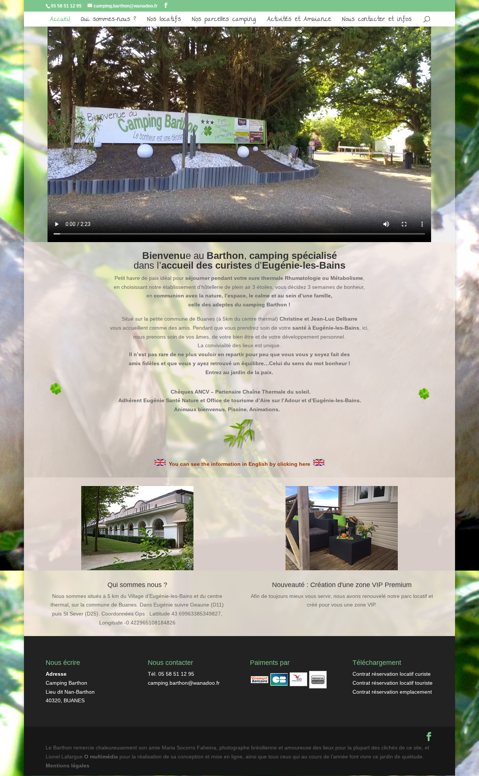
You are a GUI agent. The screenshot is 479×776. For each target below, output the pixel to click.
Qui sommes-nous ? (108, 21)
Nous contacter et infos (377, 21)
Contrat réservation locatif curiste (392, 674)
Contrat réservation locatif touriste (393, 683)
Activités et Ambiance (299, 21)
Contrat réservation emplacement (392, 692)
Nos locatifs (164, 21)
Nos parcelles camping (224, 21)
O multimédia (101, 757)
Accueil (60, 21)
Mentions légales (67, 766)
